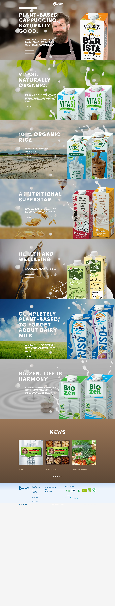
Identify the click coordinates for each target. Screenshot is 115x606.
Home (58, 4)
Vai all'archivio (57, 476)
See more (29, 51)
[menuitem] (29, 4)
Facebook (48, 489)
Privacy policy (35, 497)
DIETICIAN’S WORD (23, 467)
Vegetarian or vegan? (79, 469)
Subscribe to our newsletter (57, 504)
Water (21, 469)
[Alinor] (24, 488)
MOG (33, 500)
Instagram (49, 491)
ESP (26, 504)
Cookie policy (34, 498)
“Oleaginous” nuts (51, 469)
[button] (28, 8)
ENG (22, 504)
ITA (19, 504)
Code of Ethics (35, 501)
